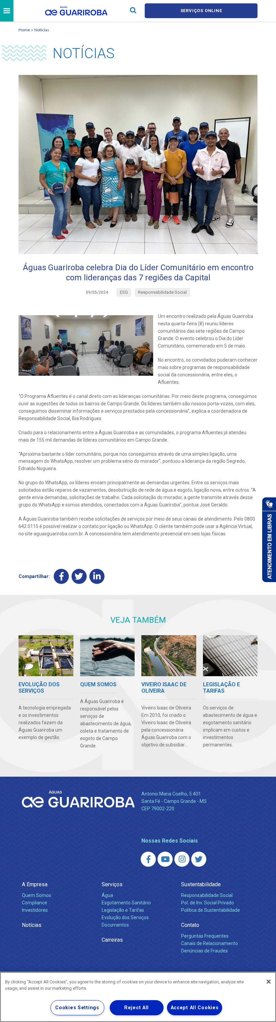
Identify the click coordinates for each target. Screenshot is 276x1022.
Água (107, 895)
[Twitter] (79, 576)
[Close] (268, 981)
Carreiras (112, 940)
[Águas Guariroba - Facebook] (148, 859)
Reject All (136, 1008)
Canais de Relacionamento (209, 943)
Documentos (115, 925)
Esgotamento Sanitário (126, 902)
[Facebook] (61, 576)
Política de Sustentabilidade (210, 910)
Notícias (41, 29)
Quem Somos (36, 895)
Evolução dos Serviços (125, 917)
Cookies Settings (77, 1008)
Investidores (35, 910)
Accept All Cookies (195, 1008)
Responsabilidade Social (207, 895)
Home (24, 29)
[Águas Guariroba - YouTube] (165, 859)
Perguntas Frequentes (205, 936)
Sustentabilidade (201, 884)
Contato (190, 925)
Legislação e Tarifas (123, 910)
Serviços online (201, 10)
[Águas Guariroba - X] (198, 859)
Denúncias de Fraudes (204, 950)
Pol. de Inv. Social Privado (207, 902)
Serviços (112, 884)
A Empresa (34, 884)
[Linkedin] (97, 576)
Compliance (34, 902)
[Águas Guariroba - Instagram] (181, 859)
